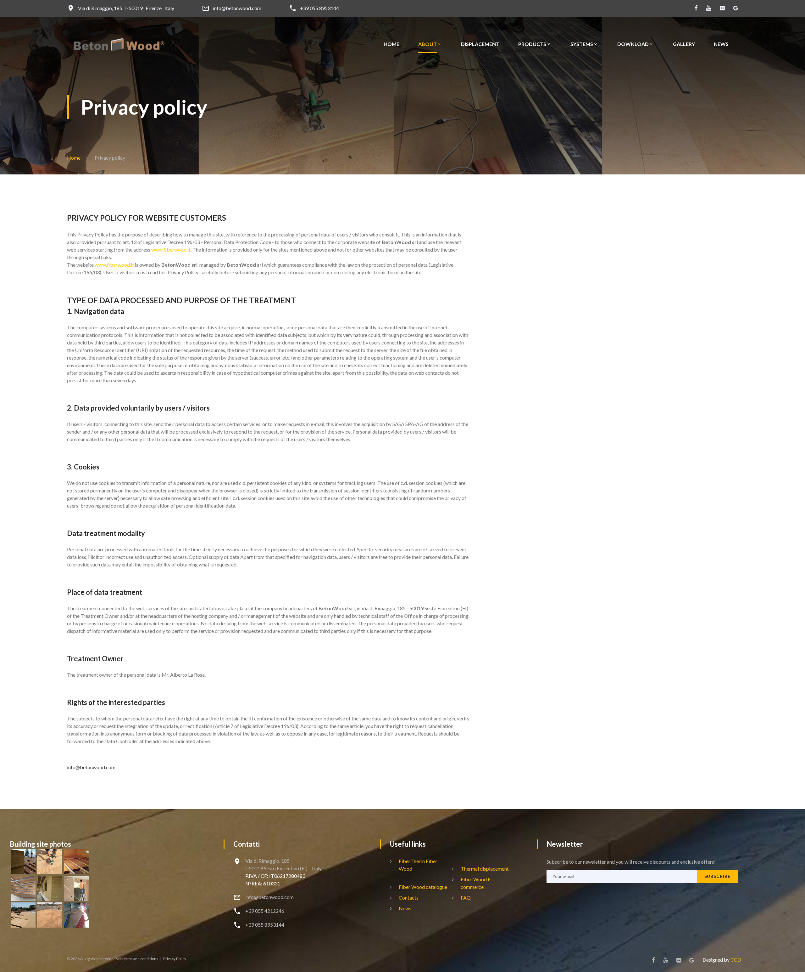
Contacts (409, 898)
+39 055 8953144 (319, 8)
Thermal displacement (485, 869)
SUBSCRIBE (717, 876)
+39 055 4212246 (264, 911)
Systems (581, 44)
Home (391, 44)
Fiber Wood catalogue (423, 887)
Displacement (480, 44)
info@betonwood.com (237, 8)
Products (532, 44)
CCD (735, 960)
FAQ (466, 898)
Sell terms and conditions (137, 958)
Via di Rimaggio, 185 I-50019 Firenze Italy (126, 8)
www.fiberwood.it (171, 250)
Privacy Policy (174, 958)
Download (633, 44)
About (427, 44)
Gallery (684, 44)
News (721, 44)
